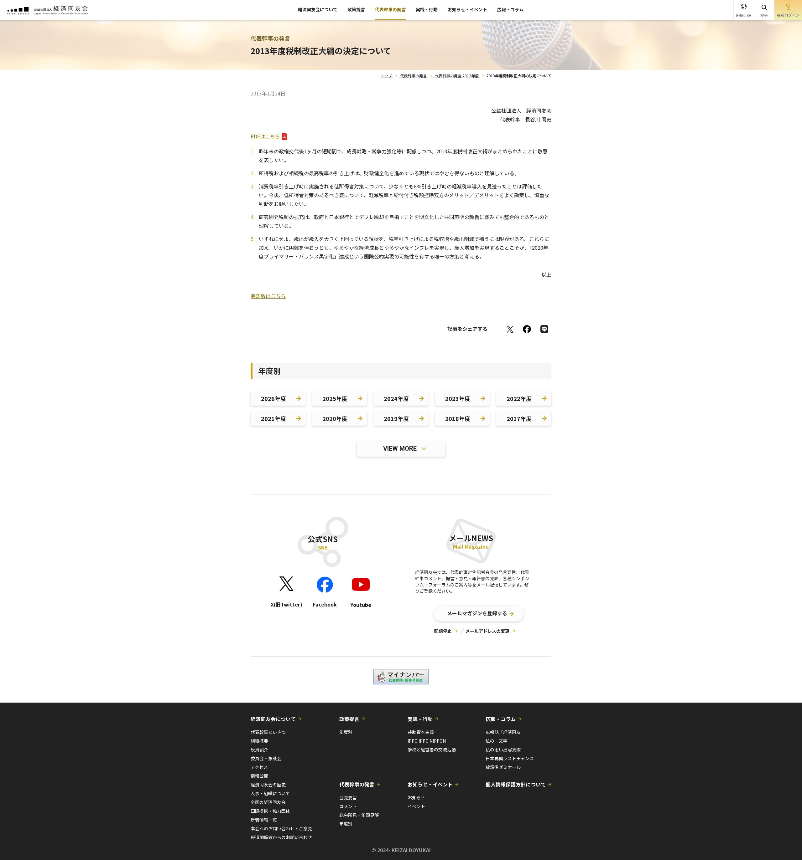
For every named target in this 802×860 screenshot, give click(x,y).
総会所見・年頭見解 (359, 815)
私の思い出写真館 (503, 749)
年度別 (345, 732)
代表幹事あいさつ (268, 732)
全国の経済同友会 (268, 802)
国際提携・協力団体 (270, 811)
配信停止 (443, 631)
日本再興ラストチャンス (510, 758)
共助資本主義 (421, 732)
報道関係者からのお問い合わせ (281, 837)
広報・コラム (510, 9)
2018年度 (457, 418)
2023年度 (457, 398)
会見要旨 (348, 797)
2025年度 (334, 398)
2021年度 (273, 418)
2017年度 (519, 418)
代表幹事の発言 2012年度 (457, 75)
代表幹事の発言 (390, 9)
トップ (386, 75)
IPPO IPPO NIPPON (427, 741)
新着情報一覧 (264, 819)
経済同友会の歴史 (268, 784)
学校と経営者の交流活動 (432, 749)
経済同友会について (317, 9)
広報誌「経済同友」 (505, 732)
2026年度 (273, 398)
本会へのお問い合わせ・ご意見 (281, 828)
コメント (348, 806)
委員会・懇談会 (266, 758)
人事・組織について (270, 793)
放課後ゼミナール (503, 767)
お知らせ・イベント (467, 9)
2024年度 (396, 398)
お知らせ (416, 797)
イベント (416, 806)
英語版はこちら (268, 295)
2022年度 (519, 398)
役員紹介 (259, 749)
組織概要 (259, 741)
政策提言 (356, 9)
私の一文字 (497, 741)
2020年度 (334, 418)
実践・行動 (427, 9)
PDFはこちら (265, 136)
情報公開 (259, 776)
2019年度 (396, 418)
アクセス (259, 767)
